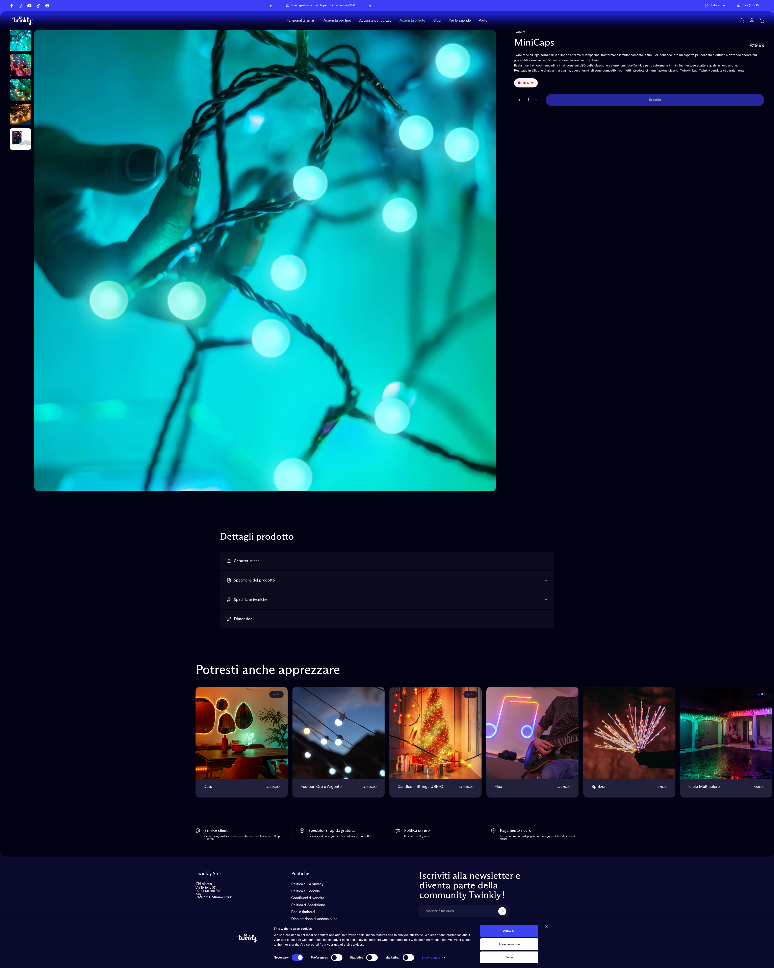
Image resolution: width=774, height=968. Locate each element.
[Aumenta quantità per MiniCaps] (537, 100)
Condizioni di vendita (307, 898)
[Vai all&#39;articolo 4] (20, 114)
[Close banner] (546, 926)
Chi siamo (204, 884)
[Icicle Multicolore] (726, 733)
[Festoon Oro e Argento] (338, 733)
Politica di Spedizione (308, 905)
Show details (431, 957)
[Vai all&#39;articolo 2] (20, 65)
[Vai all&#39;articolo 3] (20, 90)
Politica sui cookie (305, 891)
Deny (509, 957)
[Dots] (242, 733)
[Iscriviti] (502, 911)
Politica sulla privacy (307, 884)
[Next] (370, 5)
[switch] (336, 957)
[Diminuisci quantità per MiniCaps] (518, 100)
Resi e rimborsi (303, 912)
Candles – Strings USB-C (420, 787)
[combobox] (715, 5)
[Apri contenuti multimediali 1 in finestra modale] (265, 260)
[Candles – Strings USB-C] (435, 733)
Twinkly (519, 32)
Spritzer (598, 787)
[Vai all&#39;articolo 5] (20, 139)
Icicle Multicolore (704, 787)
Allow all (509, 931)
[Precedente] (270, 5)
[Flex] (532, 733)
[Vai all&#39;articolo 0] (20, 40)
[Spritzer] (629, 733)
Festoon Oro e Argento (321, 787)
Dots (208, 787)
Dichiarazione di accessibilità (314, 919)
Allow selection (509, 944)
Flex (498, 787)
